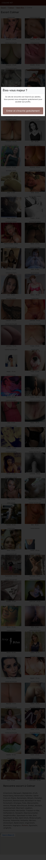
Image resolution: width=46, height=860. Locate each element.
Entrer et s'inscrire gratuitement (23, 110)
